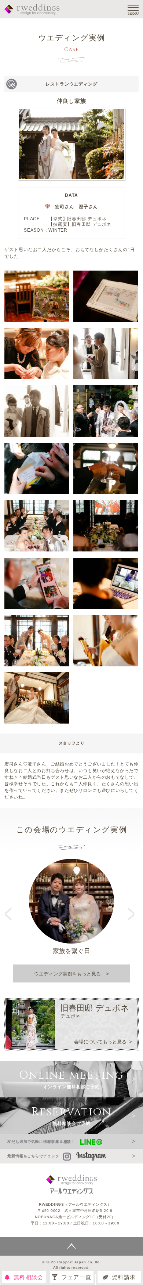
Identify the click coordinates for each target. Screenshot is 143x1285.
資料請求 (123, 1277)
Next (132, 907)
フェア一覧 (76, 1277)
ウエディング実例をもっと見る (67, 974)
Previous (11, 907)
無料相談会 (28, 1277)
